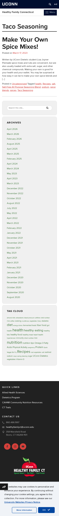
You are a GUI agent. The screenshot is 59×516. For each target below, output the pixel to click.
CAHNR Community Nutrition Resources (22, 402)
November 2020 (15, 282)
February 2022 (14, 228)
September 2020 (15, 292)
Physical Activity (20, 347)
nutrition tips (28, 343)
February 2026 (14, 138)
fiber (39, 325)
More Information (24, 510)
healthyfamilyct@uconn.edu (20, 427)
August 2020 (13, 297)
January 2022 (14, 233)
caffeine (37, 318)
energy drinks (17, 325)
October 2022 (14, 198)
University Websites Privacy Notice (22, 502)
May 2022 (12, 213)
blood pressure (29, 318)
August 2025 (13, 143)
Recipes (47, 83)
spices (13, 90)
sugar (30, 356)
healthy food (16, 334)
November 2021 (15, 242)
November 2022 (15, 193)
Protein (39, 347)
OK (45, 510)
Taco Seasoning (25, 90)
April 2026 (12, 129)
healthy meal (28, 335)
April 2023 (12, 178)
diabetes (45, 321)
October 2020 (14, 287)
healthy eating (33, 330)
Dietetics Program (11, 397)
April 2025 (12, 148)
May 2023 (12, 173)
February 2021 (14, 267)
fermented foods (29, 325)
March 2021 (12, 262)
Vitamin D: (20, 359)
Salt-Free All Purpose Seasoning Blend (21, 87)
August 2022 (13, 203)
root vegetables (36, 352)
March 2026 (13, 134)
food (44, 325)
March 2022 (13, 223)
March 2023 (13, 183)
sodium (45, 87)
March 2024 (13, 168)
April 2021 (12, 257)
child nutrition (45, 318)
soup (15, 356)
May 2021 (11, 252)
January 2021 (13, 272)
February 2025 (14, 158)
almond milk (11, 318)
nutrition (14, 342)
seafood (48, 352)
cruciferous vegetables (29, 321)
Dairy (39, 321)
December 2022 (15, 188)
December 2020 (15, 277)
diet (10, 325)
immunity (20, 338)
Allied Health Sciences (13, 392)
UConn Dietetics (40, 356)
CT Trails (6, 407)
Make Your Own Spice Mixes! (25, 43)
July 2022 (12, 208)
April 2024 (12, 163)
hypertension (11, 338)
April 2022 (12, 218)
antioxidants (20, 318)
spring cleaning (22, 356)
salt (53, 83)
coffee (12, 321)
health (38, 83)
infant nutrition (29, 338)
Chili (8, 321)
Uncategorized (19, 83)
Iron (35, 338)
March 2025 (13, 153)
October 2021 (13, 247)
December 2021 (15, 237)
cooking (18, 321)
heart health (38, 335)
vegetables (11, 359)
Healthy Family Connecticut (18, 12)
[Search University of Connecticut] (50, 4)
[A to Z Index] (55, 4)
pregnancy (31, 347)
